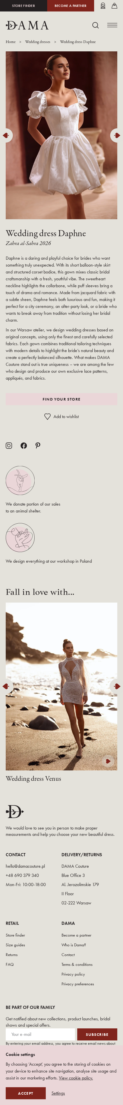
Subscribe (97, 1034)
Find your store (62, 399)
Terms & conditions (76, 964)
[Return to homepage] (27, 25)
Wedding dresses (37, 42)
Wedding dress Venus (33, 779)
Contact (68, 955)
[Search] (95, 25)
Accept (25, 1093)
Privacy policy (73, 974)
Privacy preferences (77, 984)
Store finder (23, 5)
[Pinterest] (37, 445)
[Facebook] (24, 445)
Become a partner (71, 5)
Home (10, 42)
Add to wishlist (66, 416)
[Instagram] (9, 445)
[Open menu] (112, 25)
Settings (58, 1093)
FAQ (10, 964)
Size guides (15, 945)
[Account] (103, 5)
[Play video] (108, 761)
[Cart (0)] (114, 5)
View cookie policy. (76, 1078)
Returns (11, 955)
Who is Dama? (73, 945)
